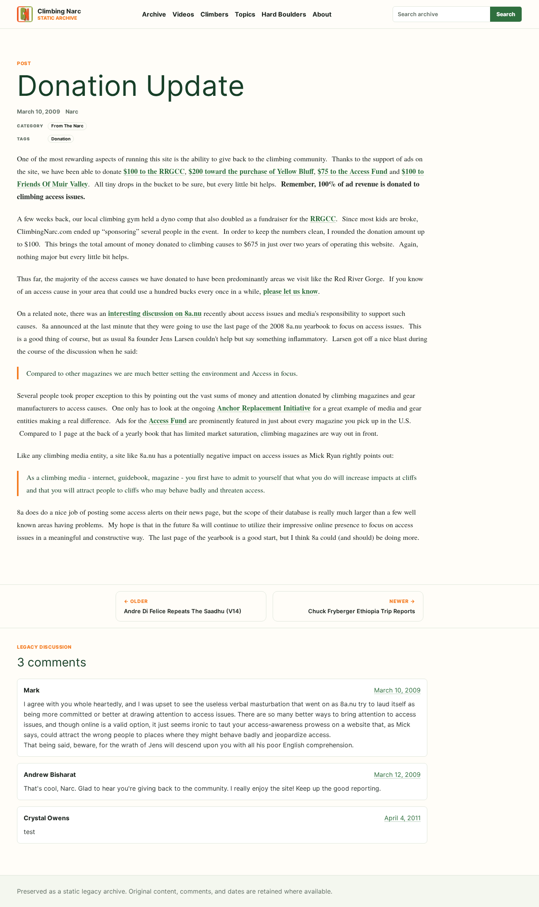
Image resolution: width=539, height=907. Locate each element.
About (322, 14)
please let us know (290, 291)
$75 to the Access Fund (352, 171)
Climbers (214, 14)
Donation (61, 139)
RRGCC (323, 218)
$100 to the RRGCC (154, 171)
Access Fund (168, 420)
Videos (183, 14)
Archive (154, 14)
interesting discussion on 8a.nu (155, 313)
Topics (245, 14)
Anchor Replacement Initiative (264, 408)
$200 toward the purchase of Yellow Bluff (251, 171)
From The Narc (67, 126)
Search (505, 14)
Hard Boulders (284, 14)
